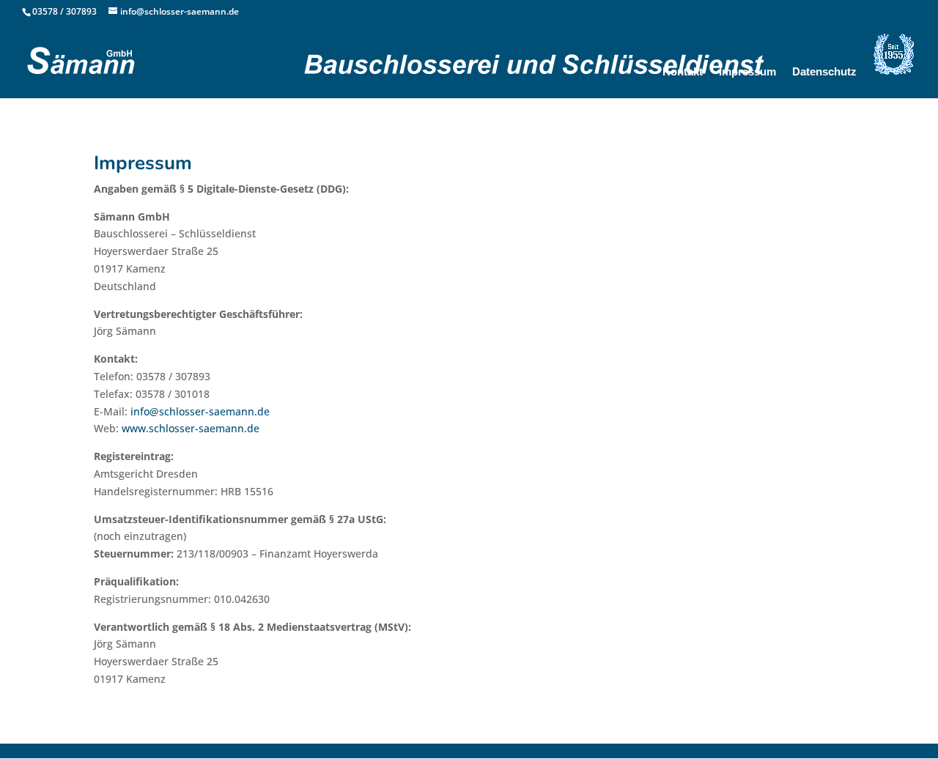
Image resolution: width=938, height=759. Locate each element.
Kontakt (682, 72)
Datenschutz (824, 72)
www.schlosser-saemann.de (190, 428)
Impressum (747, 72)
